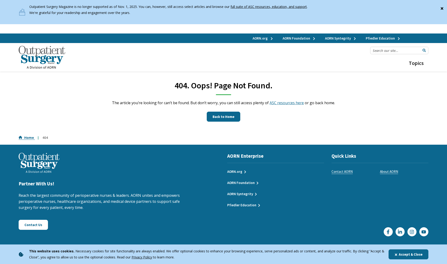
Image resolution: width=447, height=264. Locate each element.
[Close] (442, 7)
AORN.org (260, 38)
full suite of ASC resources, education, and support (268, 6)
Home (29, 137)
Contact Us (33, 225)
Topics (416, 63)
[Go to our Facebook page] (388, 231)
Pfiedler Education (381, 38)
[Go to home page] (42, 57)
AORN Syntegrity (338, 38)
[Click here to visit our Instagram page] (412, 231)
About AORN (389, 171)
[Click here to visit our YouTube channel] (423, 231)
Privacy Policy (142, 257)
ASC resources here (287, 102)
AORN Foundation (297, 38)
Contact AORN (342, 171)
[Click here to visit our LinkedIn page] (400, 231)
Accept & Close (411, 254)
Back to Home (223, 116)
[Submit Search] (424, 50)
